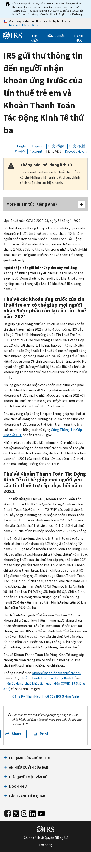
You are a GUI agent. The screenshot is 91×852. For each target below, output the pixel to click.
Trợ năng (45, 845)
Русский (35, 151)
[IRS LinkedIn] (32, 813)
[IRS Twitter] (16, 813)
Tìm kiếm (34, 36)
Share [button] (17, 733)
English (22, 146)
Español (38, 146)
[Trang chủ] (12, 35)
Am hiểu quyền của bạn (28, 767)
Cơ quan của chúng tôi (29, 757)
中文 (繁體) (78, 146)
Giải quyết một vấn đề (28, 777)
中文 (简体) (57, 146)
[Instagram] (24, 813)
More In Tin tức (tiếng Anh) (31, 204)
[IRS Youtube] (41, 813)
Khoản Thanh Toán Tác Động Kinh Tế (47, 678)
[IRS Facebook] (7, 813)
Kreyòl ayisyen (76, 151)
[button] (56, 36)
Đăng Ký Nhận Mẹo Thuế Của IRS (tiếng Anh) (45, 696)
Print (44, 733)
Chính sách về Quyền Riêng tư (46, 838)
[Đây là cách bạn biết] (45, 23)
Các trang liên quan (27, 796)
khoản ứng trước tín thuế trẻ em (56, 673)
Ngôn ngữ (18, 786)
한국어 (20, 151)
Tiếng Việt (53, 151)
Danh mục (78, 36)
